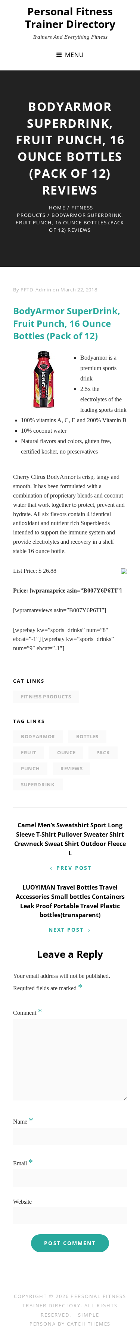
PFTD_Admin (36, 289)
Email (23, 1163)
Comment (27, 1013)
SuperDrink (38, 784)
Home (57, 207)
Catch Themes (89, 1323)
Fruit (28, 752)
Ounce (66, 752)
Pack (103, 752)
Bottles (87, 736)
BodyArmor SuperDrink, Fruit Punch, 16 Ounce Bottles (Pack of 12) (66, 323)
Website (22, 1202)
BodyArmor (38, 736)
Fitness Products (46, 696)
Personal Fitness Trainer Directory (70, 17)
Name (23, 1121)
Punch (30, 768)
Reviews (71, 768)
